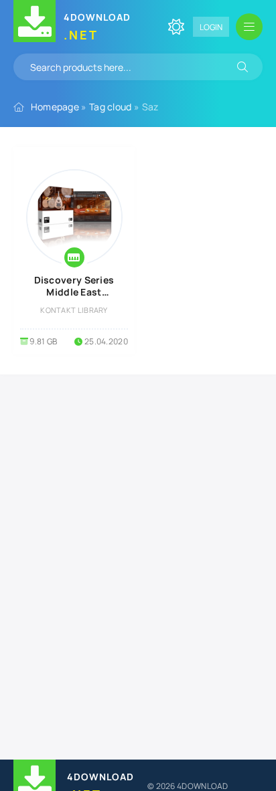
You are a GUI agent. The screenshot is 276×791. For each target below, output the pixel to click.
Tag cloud (110, 106)
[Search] (242, 66)
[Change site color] (176, 27)
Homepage (55, 106)
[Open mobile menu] (249, 26)
